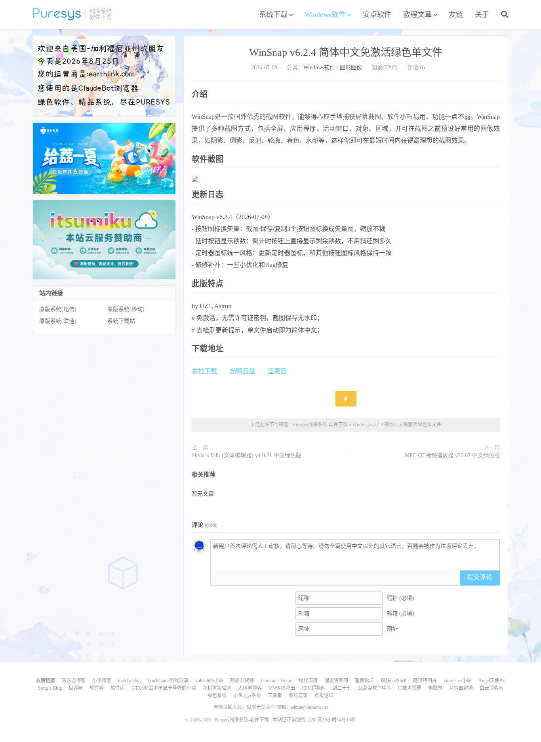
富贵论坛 (364, 680)
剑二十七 (341, 688)
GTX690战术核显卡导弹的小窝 (163, 688)
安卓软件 (377, 15)
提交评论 (479, 577)
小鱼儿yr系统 (247, 695)
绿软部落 (308, 680)
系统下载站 (121, 321)
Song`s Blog (50, 688)
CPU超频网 (314, 688)
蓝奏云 (277, 371)
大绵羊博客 (250, 688)
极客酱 (76, 688)
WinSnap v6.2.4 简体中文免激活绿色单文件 (345, 52)
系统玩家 (298, 695)
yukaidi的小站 (209, 680)
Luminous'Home (276, 680)
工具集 (275, 695)
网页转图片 (425, 680)
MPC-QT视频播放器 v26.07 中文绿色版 (452, 455)
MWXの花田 (282, 688)
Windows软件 (325, 15)
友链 (456, 15)
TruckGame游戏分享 (168, 680)
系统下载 (273, 15)
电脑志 (435, 688)
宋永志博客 (74, 680)
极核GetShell (393, 680)
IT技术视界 (409, 688)
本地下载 (204, 371)
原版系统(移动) (126, 309)
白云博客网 (491, 688)
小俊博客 (101, 680)
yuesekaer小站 (458, 680)
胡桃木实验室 (217, 688)
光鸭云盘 (242, 371)
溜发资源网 (336, 680)
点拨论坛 (323, 695)
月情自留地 (461, 688)
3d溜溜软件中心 (374, 688)
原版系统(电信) (57, 309)
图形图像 (351, 68)
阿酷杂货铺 (242, 680)
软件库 (117, 688)
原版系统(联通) (57, 321)
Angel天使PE (491, 680)
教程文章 (417, 15)
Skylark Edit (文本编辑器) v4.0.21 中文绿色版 (246, 455)
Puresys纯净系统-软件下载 (57, 14)
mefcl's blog (129, 680)
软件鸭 (97, 688)
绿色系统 (217, 695)
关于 (482, 15)
